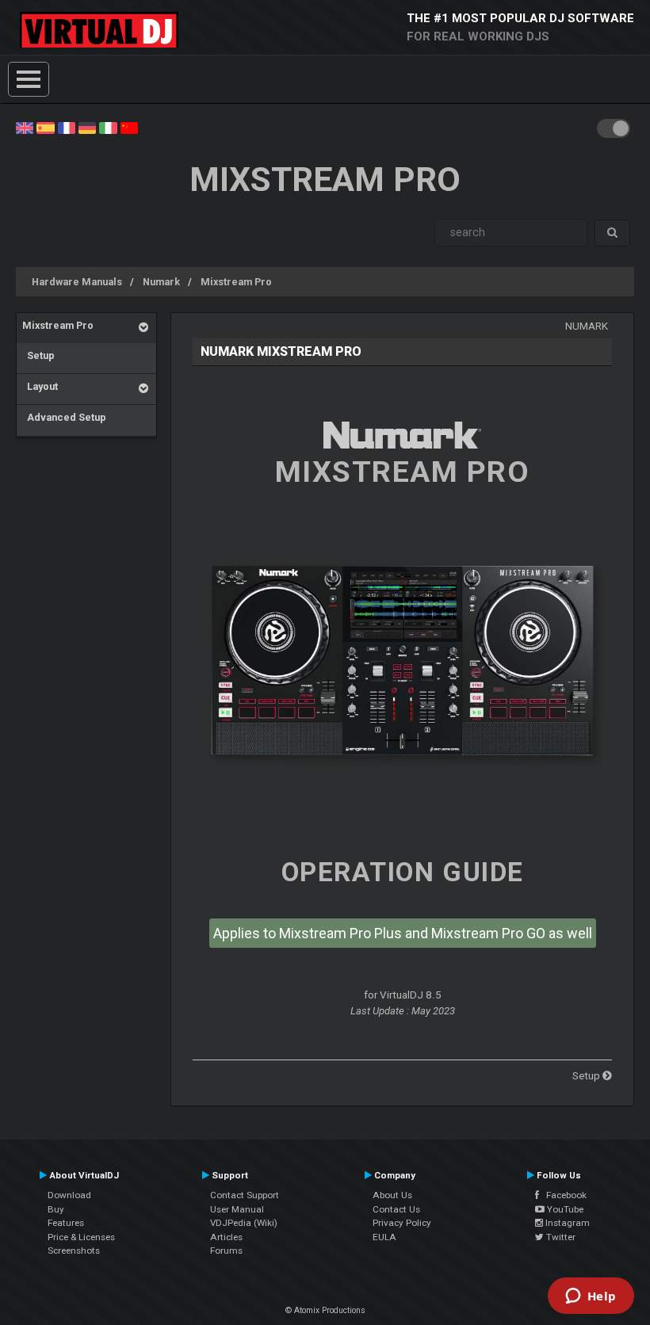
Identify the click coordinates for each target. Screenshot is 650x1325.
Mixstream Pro (236, 282)
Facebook (563, 1195)
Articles (226, 1237)
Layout (40, 386)
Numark (161, 282)
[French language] (66, 126)
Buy (56, 1209)
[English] (24, 126)
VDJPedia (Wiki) (243, 1222)
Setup (38, 355)
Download (69, 1195)
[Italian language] (108, 126)
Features (66, 1222)
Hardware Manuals (77, 282)
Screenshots (74, 1250)
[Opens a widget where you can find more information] (590, 1297)
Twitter (559, 1237)
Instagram (566, 1222)
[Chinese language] (129, 126)
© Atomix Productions (325, 1310)
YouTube (564, 1209)
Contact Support (244, 1195)
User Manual (237, 1209)
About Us (392, 1195)
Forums (226, 1250)
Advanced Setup (64, 417)
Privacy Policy (402, 1222)
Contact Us (396, 1209)
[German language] (87, 126)
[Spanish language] (45, 126)
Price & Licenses (81, 1237)
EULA (384, 1237)
